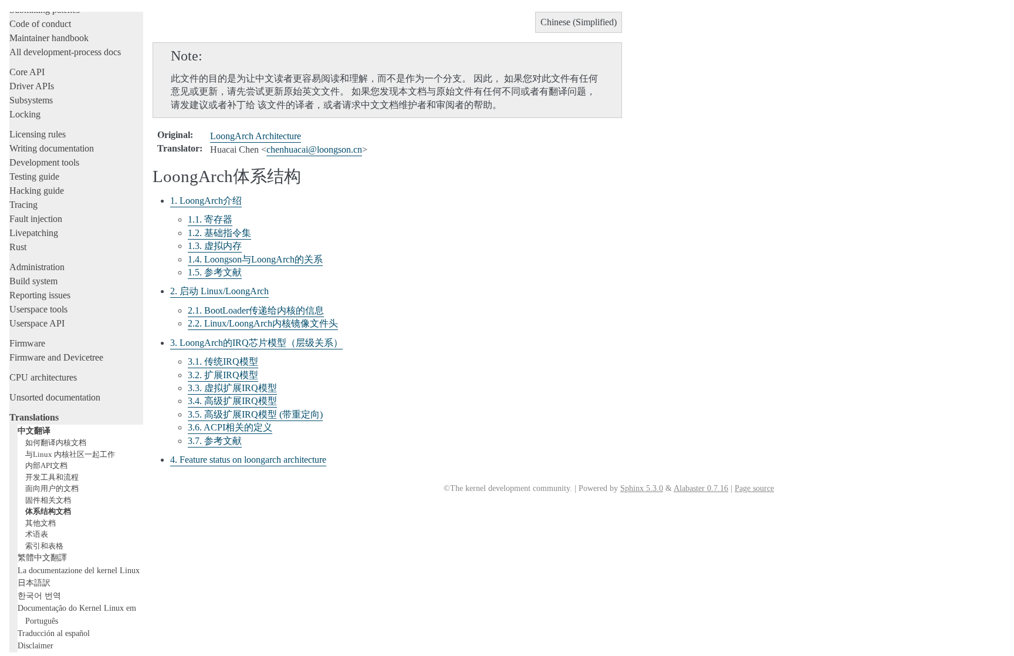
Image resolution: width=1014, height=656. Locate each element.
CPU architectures (43, 377)
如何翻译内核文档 (55, 442)
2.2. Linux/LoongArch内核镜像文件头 (263, 323)
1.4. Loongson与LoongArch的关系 (255, 259)
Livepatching (33, 233)
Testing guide (34, 176)
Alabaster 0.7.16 (701, 488)
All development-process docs (65, 52)
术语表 (36, 534)
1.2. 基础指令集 (219, 233)
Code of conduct (40, 24)
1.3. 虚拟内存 (215, 246)
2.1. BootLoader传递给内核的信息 (256, 310)
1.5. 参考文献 (215, 272)
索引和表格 (44, 545)
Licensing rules (37, 134)
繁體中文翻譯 (42, 557)
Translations (34, 417)
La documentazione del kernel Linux (79, 570)
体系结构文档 (48, 511)
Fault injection (35, 219)
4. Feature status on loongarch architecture (248, 460)
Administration (37, 267)
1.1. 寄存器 (210, 219)
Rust (17, 247)
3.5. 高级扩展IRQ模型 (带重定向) (255, 414)
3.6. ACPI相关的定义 (230, 427)
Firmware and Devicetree (56, 357)
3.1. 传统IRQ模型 (223, 361)
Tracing (23, 205)
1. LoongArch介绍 (206, 201)
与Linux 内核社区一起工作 (70, 454)
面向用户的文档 (52, 488)
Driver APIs (31, 86)
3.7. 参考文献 (215, 441)
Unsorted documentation (54, 397)
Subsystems (31, 100)
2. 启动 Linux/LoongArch (219, 291)
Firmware (27, 343)
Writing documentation (51, 148)
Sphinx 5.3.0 (641, 488)
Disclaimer (35, 645)
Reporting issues (39, 295)
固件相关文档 (48, 500)
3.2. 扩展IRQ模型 (223, 375)
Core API (27, 72)
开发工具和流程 (52, 477)
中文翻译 (34, 430)
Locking (24, 114)
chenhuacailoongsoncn (314, 149)
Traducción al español (54, 633)
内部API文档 (46, 465)
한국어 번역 (39, 595)
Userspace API (37, 323)
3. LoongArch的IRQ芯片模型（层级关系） (256, 343)
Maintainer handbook (49, 38)
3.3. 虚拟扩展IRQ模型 (232, 388)
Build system (33, 281)
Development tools (44, 162)
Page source (754, 488)
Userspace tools (38, 309)
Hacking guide (36, 191)
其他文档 (40, 523)
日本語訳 (34, 582)
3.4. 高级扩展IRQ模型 (232, 401)
